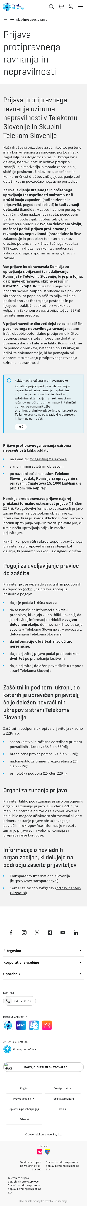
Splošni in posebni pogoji (24, 1109)
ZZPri (7, 508)
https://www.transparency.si (34, 880)
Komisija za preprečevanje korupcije (36, 833)
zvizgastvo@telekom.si (48, 458)
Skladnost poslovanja (31, 19)
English (24, 1088)
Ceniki (63, 1109)
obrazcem (55, 466)
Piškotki (24, 1119)
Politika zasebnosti (63, 1098)
